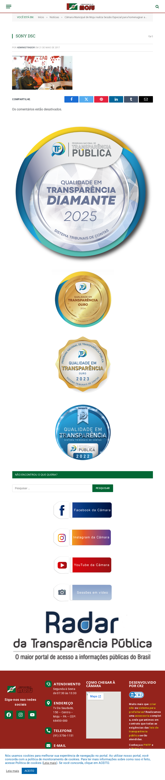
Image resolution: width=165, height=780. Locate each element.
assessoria (142, 715)
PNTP (147, 744)
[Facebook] (9, 715)
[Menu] (8, 6)
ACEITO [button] (29, 770)
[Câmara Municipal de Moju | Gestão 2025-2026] (82, 6)
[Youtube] (32, 715)
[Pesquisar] (157, 6)
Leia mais (49, 763)
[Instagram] (20, 715)
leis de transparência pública (144, 731)
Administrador (26, 47)
